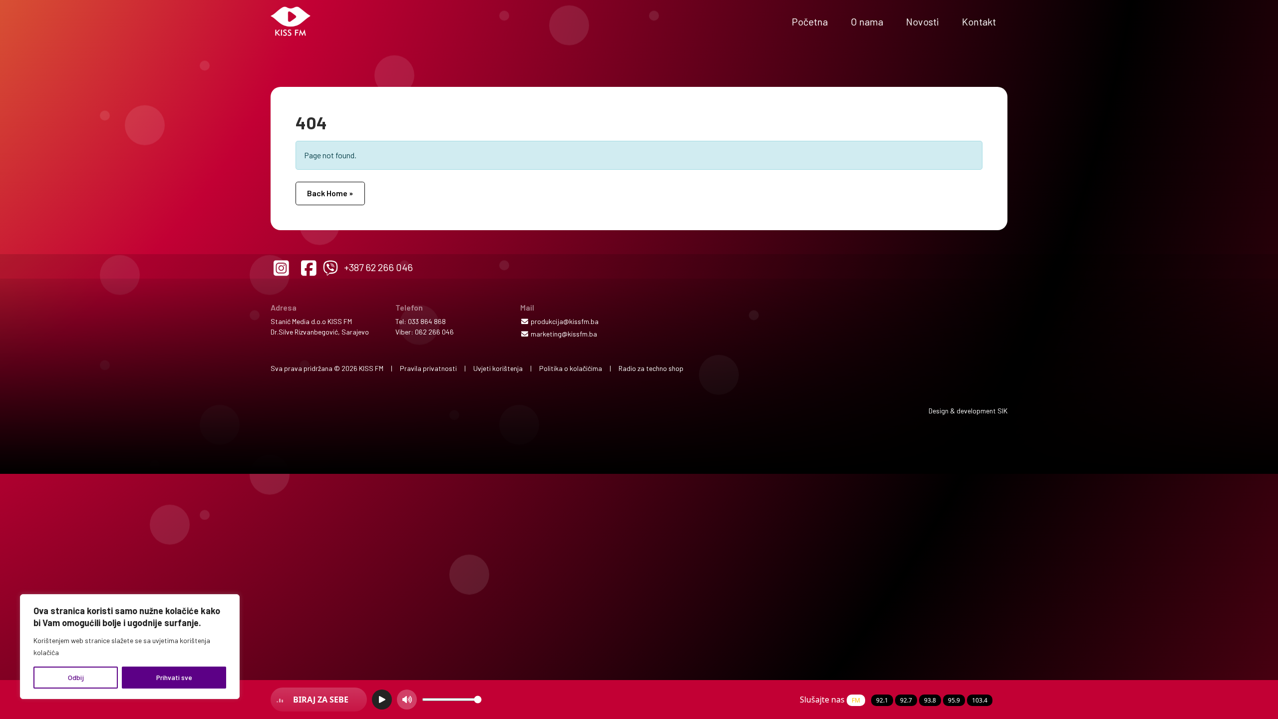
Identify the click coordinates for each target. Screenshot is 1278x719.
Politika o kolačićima (570, 368)
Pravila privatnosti (428, 368)
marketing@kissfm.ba (563, 334)
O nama (867, 21)
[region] (130, 646)
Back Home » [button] (330, 193)
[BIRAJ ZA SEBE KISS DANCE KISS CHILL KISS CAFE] (319, 700)
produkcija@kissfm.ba (564, 321)
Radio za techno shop (651, 368)
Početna (810, 21)
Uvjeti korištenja (498, 368)
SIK (1002, 410)
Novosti (922, 21)
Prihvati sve (174, 677)
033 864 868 (427, 321)
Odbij (76, 677)
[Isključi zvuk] (407, 700)
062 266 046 (434, 332)
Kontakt (979, 21)
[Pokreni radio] (382, 700)
